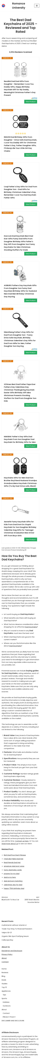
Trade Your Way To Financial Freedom (17, 929)
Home (4, 969)
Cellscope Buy (7, 940)
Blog (3, 976)
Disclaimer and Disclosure (12, 951)
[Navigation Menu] (36, 6)
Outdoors (6, 1006)
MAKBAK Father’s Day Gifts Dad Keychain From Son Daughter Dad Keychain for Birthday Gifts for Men (20, 439)
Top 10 (4, 987)
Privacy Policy (7, 954)
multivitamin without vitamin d (14, 925)
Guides (4, 983)
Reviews (5, 972)
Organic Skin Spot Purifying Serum (15, 936)
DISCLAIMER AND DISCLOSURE (13, 1020)
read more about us (10, 843)
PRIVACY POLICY (9, 1017)
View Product (31, 102)
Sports (4, 998)
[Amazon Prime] (34, 98)
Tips (4, 995)
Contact (5, 962)
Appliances (6, 991)
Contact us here (22, 841)
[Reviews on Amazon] (20, 133)
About (4, 958)
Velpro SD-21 (7, 932)
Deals (4, 980)
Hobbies (6, 1002)
